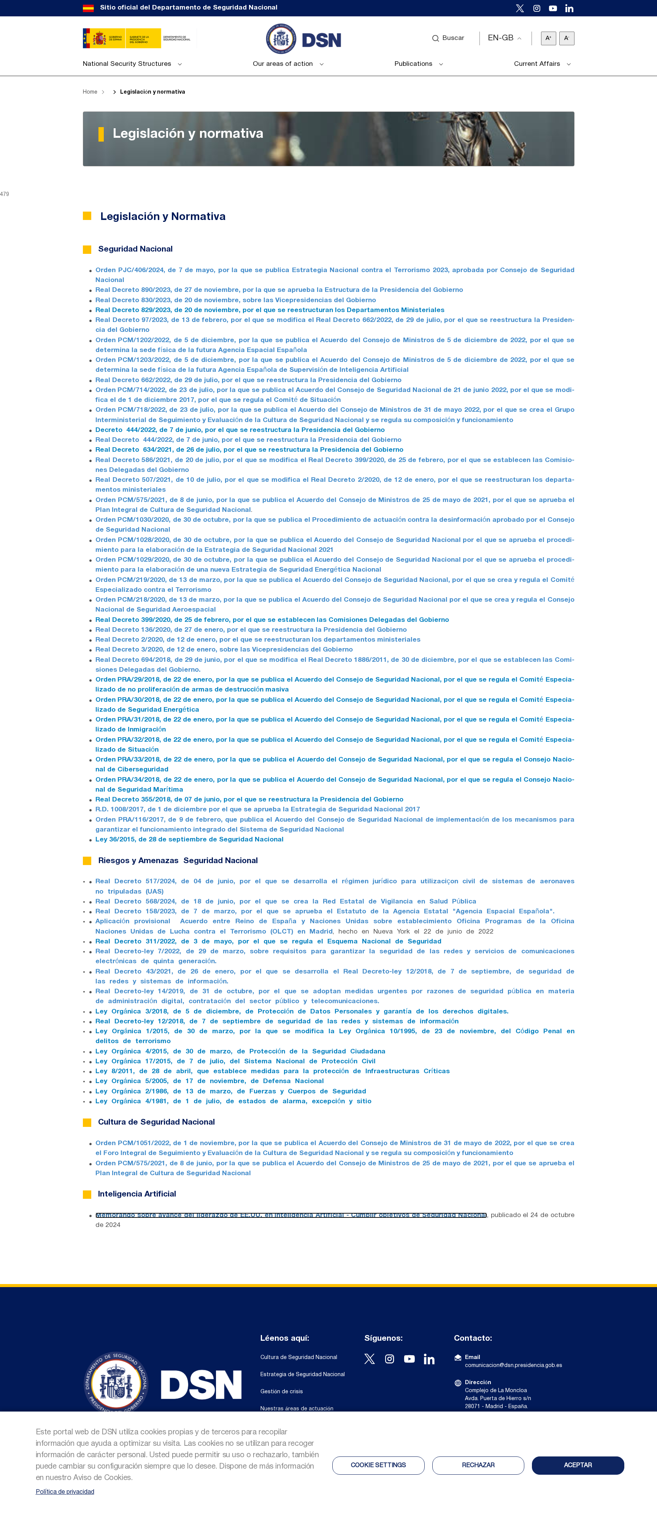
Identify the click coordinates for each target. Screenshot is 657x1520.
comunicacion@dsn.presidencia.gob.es (513, 1365)
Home (90, 92)
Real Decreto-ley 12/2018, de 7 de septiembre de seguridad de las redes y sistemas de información (277, 1021)
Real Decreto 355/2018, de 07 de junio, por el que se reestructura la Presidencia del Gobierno (249, 800)
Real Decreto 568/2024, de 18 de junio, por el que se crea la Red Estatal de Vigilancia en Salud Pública (285, 902)
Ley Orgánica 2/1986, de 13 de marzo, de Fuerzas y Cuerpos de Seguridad (230, 1092)
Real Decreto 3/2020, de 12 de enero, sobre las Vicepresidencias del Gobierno (224, 650)
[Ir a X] (520, 8)
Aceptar (578, 1465)
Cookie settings (378, 1465)
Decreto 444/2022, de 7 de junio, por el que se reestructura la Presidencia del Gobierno (240, 430)
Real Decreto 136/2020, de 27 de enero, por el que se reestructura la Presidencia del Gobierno (251, 630)
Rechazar (478, 1465)
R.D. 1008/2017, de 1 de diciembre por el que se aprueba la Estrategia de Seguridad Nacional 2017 (257, 810)
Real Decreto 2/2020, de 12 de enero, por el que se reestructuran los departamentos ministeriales (258, 640)
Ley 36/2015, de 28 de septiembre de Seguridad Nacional (189, 840)
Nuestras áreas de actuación (296, 1409)
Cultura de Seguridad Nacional (298, 1357)
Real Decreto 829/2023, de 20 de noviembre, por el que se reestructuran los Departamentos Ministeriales (269, 310)
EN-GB (501, 38)
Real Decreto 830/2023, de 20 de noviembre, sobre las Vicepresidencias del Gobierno (235, 300)
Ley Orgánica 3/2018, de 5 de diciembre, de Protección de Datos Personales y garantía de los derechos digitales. (302, 1012)
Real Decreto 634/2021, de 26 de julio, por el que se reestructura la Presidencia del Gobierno (249, 450)
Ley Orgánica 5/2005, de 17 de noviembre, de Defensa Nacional (209, 1081)
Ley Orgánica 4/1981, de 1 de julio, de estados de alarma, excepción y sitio (233, 1101)
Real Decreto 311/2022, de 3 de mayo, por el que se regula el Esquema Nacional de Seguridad (268, 942)
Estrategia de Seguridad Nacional (302, 1374)
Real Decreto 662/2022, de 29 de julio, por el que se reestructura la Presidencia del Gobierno (248, 380)
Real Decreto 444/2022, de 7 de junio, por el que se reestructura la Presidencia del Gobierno (248, 440)
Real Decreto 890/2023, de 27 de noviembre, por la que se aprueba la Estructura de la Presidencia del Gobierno (279, 290)
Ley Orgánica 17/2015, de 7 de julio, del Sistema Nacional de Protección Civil (235, 1061)
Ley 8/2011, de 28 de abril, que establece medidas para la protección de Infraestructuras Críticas (272, 1071)
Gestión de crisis (281, 1391)
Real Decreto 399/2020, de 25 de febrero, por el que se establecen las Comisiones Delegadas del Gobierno (272, 620)
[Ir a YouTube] (553, 8)
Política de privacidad (65, 1492)
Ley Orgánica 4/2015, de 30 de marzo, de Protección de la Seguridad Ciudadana (240, 1052)
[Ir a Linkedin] (569, 8)
